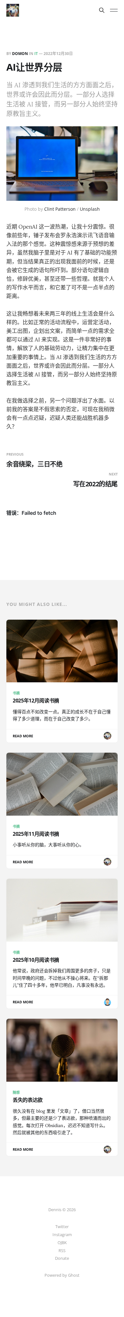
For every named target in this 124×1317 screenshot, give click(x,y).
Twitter (62, 1226)
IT (36, 53)
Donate (62, 1258)
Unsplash (90, 209)
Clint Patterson (60, 209)
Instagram (62, 1234)
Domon (20, 53)
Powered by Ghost (62, 1275)
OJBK (62, 1242)
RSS (62, 1250)
